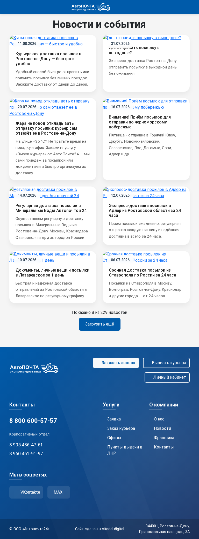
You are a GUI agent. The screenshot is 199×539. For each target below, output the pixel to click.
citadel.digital (113, 529)
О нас (159, 419)
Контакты (164, 447)
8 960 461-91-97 (26, 453)
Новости (162, 428)
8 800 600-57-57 (33, 420)
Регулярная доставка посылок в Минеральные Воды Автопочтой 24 (51, 208)
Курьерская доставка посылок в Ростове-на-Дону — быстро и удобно (48, 58)
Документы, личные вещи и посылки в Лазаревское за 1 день (52, 273)
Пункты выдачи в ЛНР (125, 450)
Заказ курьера (121, 428)
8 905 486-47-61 (26, 444)
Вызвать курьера (169, 362)
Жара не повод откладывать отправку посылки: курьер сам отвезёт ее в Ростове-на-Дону (46, 128)
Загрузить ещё (99, 324)
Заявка (114, 419)
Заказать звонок (119, 362)
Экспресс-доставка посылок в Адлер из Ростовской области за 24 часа (145, 210)
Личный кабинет (169, 377)
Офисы (114, 437)
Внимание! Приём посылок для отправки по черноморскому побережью (140, 122)
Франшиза (164, 437)
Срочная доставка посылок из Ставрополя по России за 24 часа (142, 273)
